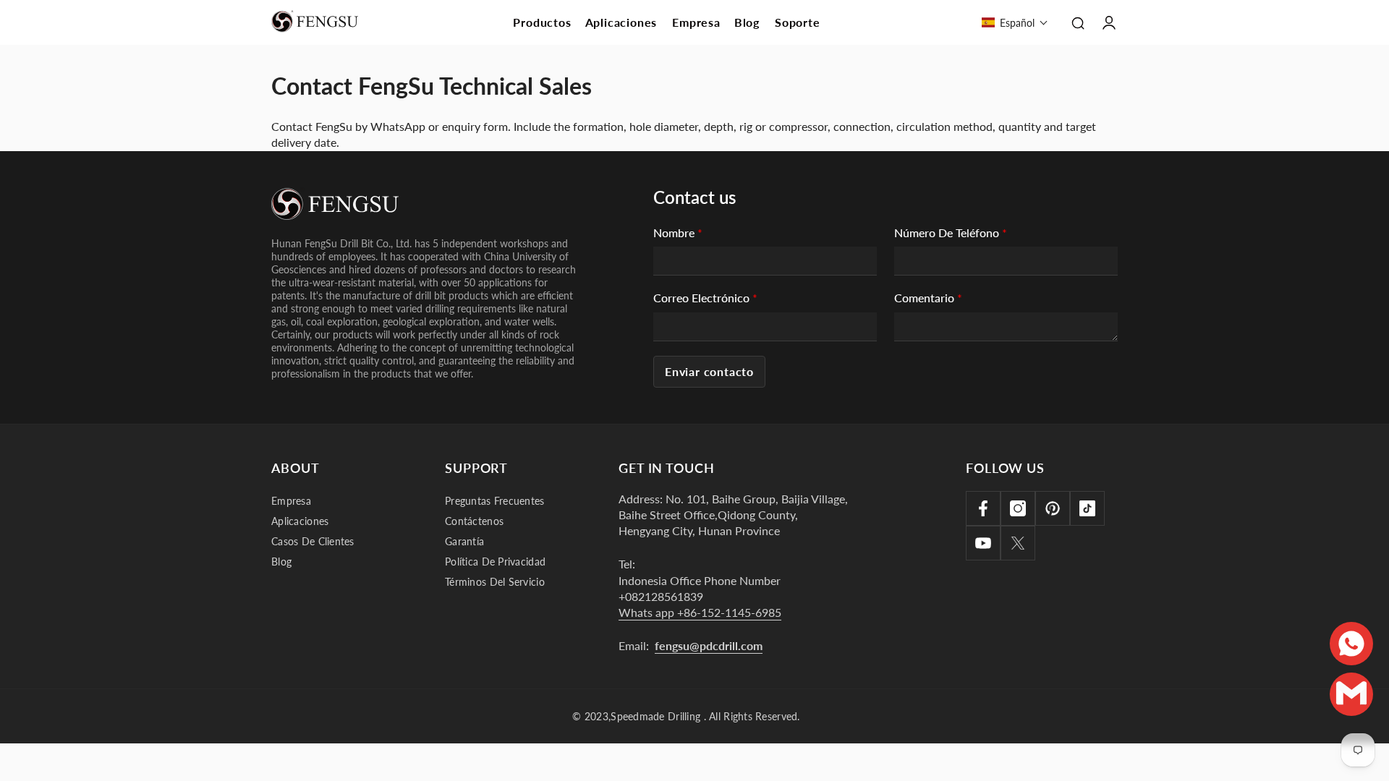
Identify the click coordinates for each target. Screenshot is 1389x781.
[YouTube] (983, 543)
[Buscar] (1078, 22)
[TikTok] (1087, 508)
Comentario (928, 297)
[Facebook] (983, 508)
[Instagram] (1018, 508)
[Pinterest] (1052, 508)
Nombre (677, 232)
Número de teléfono (950, 232)
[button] (1014, 22)
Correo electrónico (705, 297)
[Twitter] (1018, 543)
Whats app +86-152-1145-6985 (700, 612)
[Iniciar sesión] (1109, 22)
